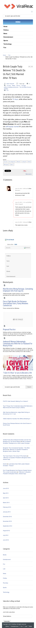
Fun (5, 47)
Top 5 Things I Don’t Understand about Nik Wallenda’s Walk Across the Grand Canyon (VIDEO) (17, 406)
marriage (23, 85)
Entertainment (8, 37)
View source (29, 174)
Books (4, 555)
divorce (18, 85)
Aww (12, 164)
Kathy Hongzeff (10, 83)
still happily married (12, 126)
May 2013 (5, 493)
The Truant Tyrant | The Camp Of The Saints (15, 456)
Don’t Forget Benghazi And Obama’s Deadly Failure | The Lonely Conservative (17, 471)
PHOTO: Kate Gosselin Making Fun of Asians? (15, 401)
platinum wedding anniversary (11, 87)
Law (4, 569)
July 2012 (5, 535)
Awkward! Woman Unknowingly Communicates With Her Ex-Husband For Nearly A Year (17, 343)
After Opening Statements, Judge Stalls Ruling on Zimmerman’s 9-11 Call (16, 413)
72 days (15, 99)
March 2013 (6, 502)
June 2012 (6, 540)
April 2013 (6, 498)
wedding (6, 88)
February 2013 (7, 507)
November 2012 (7, 521)
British (13, 85)
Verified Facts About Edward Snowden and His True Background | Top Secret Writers (17, 440)
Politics (6, 30)
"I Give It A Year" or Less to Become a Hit (17, 372)
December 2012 (7, 516)
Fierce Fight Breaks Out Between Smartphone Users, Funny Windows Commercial (15, 303)
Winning (6, 164)
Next (31, 66)
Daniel (5, 464)
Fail (29, 161)
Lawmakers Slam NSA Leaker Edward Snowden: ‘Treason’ (16, 464)
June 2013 (6, 488)
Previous (29, 66)
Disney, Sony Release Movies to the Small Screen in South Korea (17, 424)
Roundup (5, 583)
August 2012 (6, 530)
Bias (18, 161)
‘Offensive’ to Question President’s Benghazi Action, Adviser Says (15, 450)
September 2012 (7, 526)
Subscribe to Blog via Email (11, 601)
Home (5, 26)
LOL (5, 161)
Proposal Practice (9, 329)
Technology (8, 44)
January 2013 (6, 512)
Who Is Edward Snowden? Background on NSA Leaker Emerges (17, 442)
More (30, 626)
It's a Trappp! (12, 161)
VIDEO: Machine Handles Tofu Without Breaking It (16, 418)
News (5, 33)
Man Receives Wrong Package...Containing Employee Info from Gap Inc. (18, 289)
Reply (30, 188)
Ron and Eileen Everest (25, 87)
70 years (9, 85)
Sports (6, 40)
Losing (24, 161)
